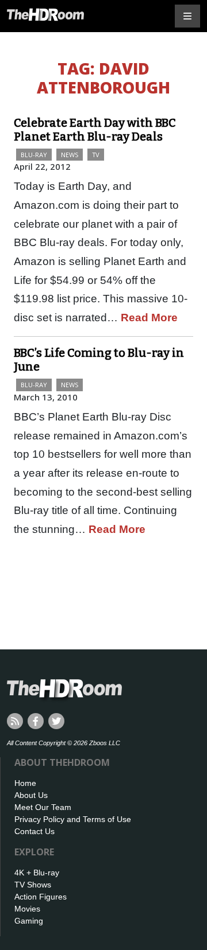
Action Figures (40, 896)
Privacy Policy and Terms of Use (72, 819)
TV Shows (32, 884)
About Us (31, 795)
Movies (27, 908)
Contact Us (34, 831)
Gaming (28, 920)
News (69, 154)
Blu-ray (34, 154)
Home (25, 783)
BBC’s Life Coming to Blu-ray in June (99, 359)
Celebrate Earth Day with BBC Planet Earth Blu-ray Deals (95, 129)
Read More (149, 318)
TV (95, 154)
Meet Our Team (42, 807)
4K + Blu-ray (36, 872)
